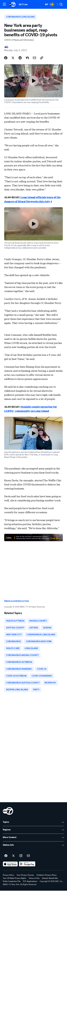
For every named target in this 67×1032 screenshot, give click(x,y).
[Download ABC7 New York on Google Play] (27, 863)
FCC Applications (30, 881)
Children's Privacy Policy (46, 875)
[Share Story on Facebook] (5, 57)
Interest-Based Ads (50, 878)
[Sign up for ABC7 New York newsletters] (28, 856)
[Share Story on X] (13, 57)
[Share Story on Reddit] (20, 57)
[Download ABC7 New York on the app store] (10, 863)
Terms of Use (34, 878)
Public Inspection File (11, 881)
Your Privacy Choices (25, 875)
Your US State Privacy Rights (14, 878)
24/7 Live (23, 4)
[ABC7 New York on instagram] (21, 856)
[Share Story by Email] (34, 57)
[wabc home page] (8, 811)
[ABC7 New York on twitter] (13, 856)
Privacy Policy (8, 875)
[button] (4, 4)
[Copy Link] (41, 57)
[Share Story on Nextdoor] (27, 57)
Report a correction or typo (16, 600)
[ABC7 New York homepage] (12, 4)
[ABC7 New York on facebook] (6, 856)
